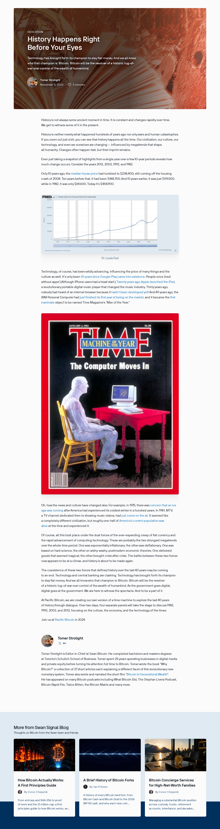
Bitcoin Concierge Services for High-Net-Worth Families (172, 782)
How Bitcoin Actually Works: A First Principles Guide (41, 782)
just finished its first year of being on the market (112, 297)
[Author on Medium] (64, 643)
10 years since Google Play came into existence (113, 277)
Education (35, 32)
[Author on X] (60, 643)
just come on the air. (135, 515)
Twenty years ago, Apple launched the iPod (146, 282)
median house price (84, 173)
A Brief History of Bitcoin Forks (108, 780)
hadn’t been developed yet (129, 292)
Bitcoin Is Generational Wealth (147, 674)
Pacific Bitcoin (64, 620)
